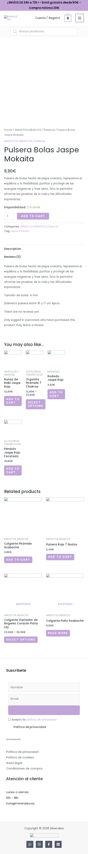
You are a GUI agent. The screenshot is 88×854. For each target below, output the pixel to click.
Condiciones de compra (24, 768)
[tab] (44, 249)
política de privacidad (41, 720)
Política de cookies (20, 757)
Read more (58, 633)
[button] (44, 727)
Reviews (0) (12, 257)
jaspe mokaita (20, 231)
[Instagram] (39, 844)
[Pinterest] (58, 844)
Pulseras (49, 130)
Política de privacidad (30, 727)
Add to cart (33, 216)
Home (8, 130)
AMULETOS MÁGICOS (28, 130)
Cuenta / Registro (47, 18)
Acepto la (34, 720)
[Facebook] (48, 844)
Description (12, 249)
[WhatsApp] (29, 844)
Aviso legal (14, 763)
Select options (35, 404)
